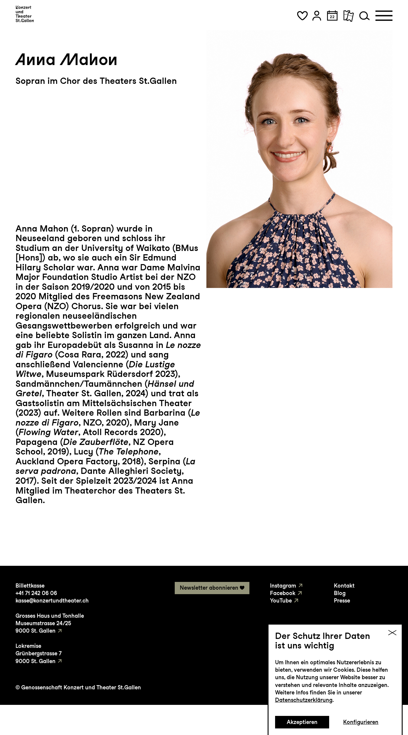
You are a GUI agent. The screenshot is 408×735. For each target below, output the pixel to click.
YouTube (281, 600)
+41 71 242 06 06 (36, 593)
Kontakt (344, 586)
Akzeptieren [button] (302, 722)
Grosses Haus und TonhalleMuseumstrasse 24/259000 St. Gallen (50, 623)
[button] (302, 16)
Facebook (282, 593)
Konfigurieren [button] (360, 722)
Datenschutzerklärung (303, 700)
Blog (340, 593)
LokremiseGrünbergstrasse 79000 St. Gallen (39, 653)
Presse (342, 600)
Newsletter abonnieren (209, 588)
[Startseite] (25, 13)
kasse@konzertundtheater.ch (52, 600)
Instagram (283, 586)
